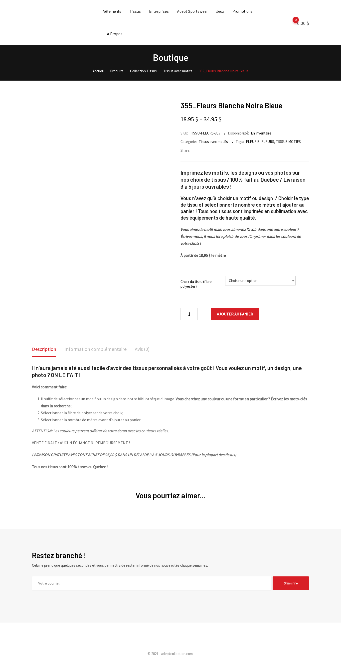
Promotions (242, 11)
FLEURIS (253, 141)
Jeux (220, 11)
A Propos (115, 33)
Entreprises (159, 11)
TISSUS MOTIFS (288, 141)
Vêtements (112, 11)
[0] (290, 22)
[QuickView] (268, 314)
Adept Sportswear (192, 11)
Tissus (135, 11)
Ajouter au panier (235, 313)
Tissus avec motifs (213, 141)
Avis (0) (142, 349)
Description (44, 349)
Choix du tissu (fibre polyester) (196, 284)
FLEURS (267, 141)
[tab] (44, 349)
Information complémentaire (95, 349)
